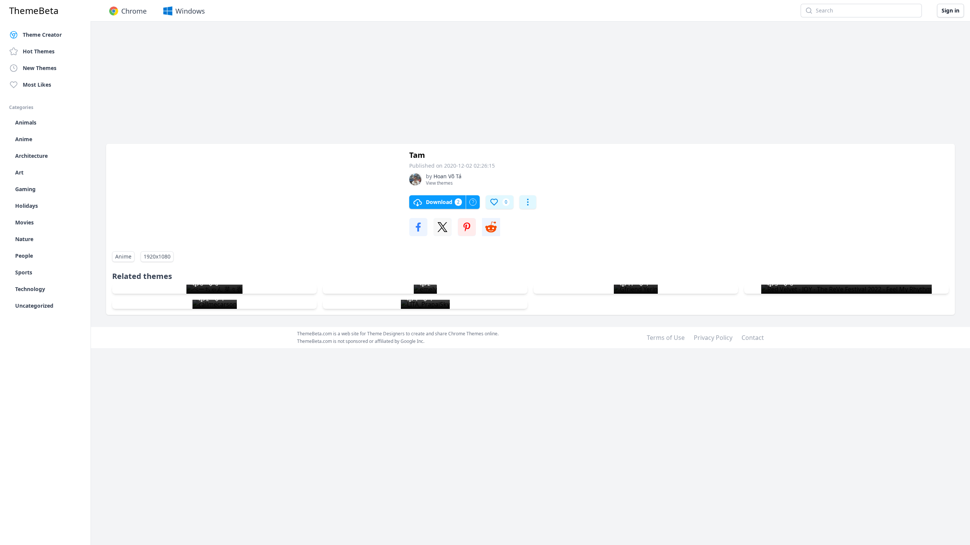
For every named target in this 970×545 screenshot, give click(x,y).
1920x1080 (157, 256)
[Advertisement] (333, 86)
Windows (190, 11)
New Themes (39, 68)
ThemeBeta (33, 11)
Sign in (950, 10)
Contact (753, 337)
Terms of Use (666, 337)
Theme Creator (42, 34)
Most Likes (37, 84)
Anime (123, 256)
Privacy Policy (713, 337)
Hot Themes (39, 51)
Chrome (134, 11)
